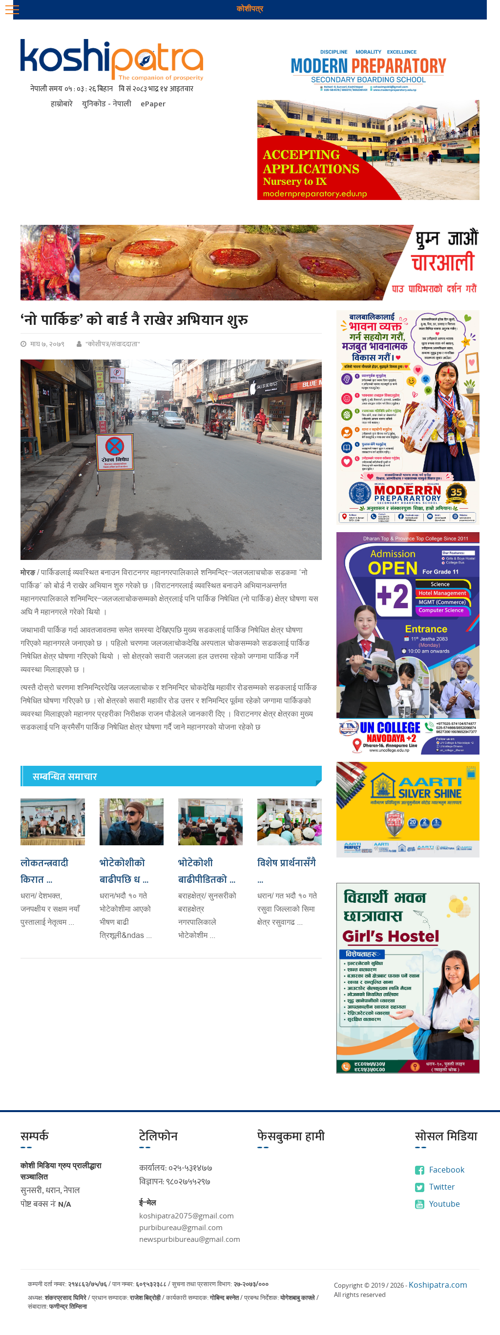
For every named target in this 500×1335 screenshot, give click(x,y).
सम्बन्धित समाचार (65, 777)
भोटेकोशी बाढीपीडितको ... (206, 871)
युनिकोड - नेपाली (106, 104)
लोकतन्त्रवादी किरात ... (44, 871)
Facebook (446, 1169)
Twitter (442, 1186)
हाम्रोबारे (62, 104)
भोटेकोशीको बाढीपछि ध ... (124, 871)
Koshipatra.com (438, 1284)
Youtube (444, 1203)
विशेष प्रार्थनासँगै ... (286, 871)
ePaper (153, 104)
